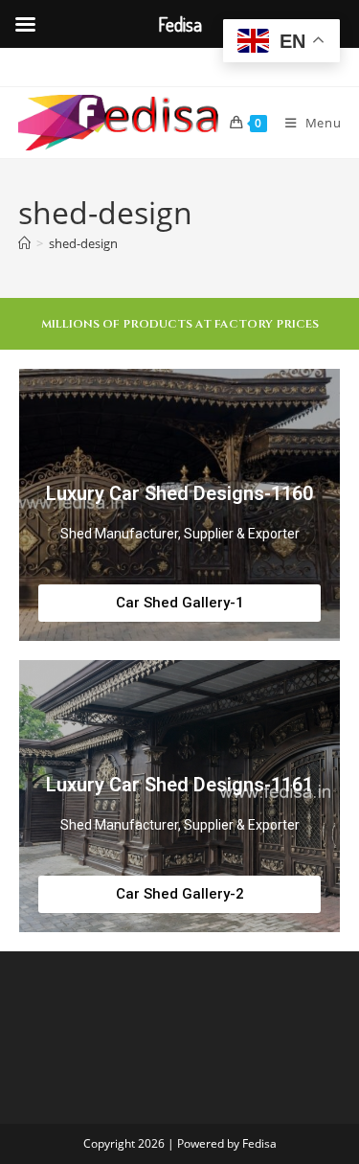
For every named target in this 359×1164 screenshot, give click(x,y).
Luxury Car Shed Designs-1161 (179, 784)
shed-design (83, 243)
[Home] (24, 243)
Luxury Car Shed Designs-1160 (179, 493)
